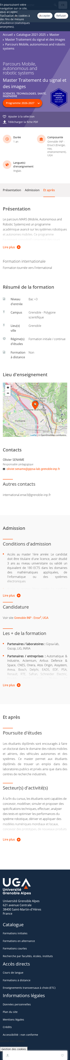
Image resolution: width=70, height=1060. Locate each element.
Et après (49, 190)
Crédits (7, 1027)
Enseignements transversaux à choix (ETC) (29, 987)
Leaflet (33, 435)
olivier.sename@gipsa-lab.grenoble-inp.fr (33, 469)
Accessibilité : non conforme (20, 1034)
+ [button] (8, 387)
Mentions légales (13, 1019)
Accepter (44, 15)
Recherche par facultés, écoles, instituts (28, 956)
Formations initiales (15, 933)
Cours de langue (13, 972)
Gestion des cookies (13, 1049)
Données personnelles (17, 1004)
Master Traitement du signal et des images (35, 39)
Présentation (12, 190)
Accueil (8, 35)
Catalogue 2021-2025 (31, 35)
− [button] (8, 393)
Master (54, 35)
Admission (32, 190)
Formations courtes (15, 948)
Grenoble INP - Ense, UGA (31, 618)
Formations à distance (16, 980)
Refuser (61, 15)
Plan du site (10, 1012)
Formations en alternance (19, 941)
